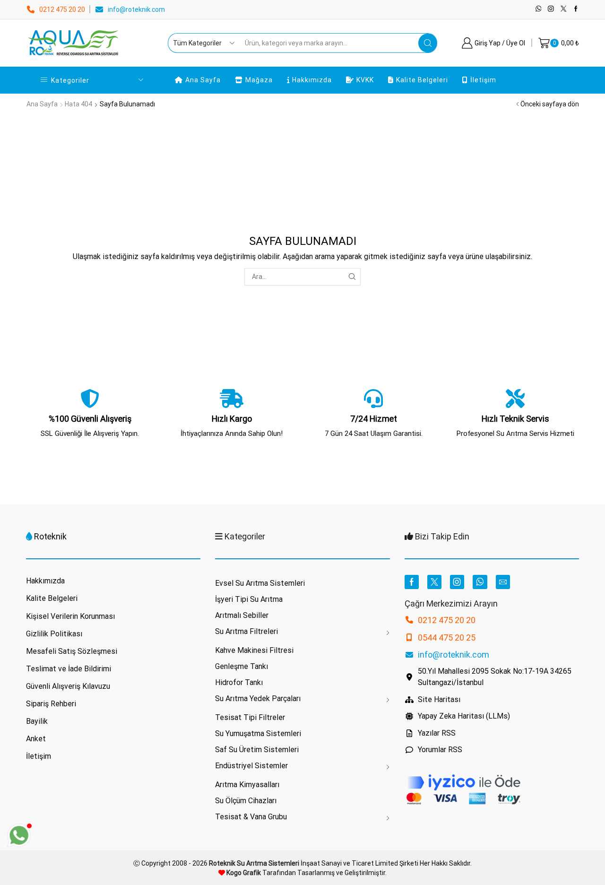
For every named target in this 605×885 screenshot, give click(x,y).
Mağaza (259, 80)
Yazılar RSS (437, 733)
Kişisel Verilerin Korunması (70, 616)
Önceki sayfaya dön (549, 104)
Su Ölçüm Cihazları (246, 800)
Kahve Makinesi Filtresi (254, 650)
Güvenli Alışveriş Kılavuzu (68, 686)
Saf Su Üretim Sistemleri (257, 749)
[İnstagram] (551, 9)
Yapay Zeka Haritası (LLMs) (464, 715)
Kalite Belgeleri (422, 80)
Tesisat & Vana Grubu (251, 816)
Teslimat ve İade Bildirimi (68, 668)
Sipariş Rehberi (51, 703)
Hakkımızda (312, 80)
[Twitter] (564, 9)
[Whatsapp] (539, 9)
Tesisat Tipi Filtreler (250, 717)
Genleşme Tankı (241, 666)
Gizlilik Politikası (54, 633)
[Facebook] (576, 9)
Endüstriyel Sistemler (251, 765)
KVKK (365, 80)
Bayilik (37, 721)
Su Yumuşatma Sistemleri (258, 733)
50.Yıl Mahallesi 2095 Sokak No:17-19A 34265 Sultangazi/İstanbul (494, 677)
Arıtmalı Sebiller (241, 615)
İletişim (483, 80)
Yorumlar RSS (440, 749)
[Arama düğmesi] (427, 43)
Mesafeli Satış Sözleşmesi (71, 651)
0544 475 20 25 (446, 637)
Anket (36, 738)
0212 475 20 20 (62, 9)
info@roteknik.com (136, 9)
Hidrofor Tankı (239, 682)
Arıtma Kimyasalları (247, 784)
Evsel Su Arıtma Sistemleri (260, 583)
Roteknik (50, 536)
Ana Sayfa (203, 80)
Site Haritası (439, 699)
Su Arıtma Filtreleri (246, 631)
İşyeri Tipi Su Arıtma (249, 599)
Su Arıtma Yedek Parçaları (258, 698)
